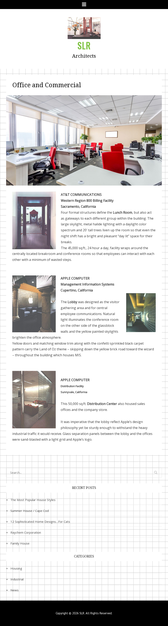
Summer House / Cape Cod (29, 511)
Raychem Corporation (25, 532)
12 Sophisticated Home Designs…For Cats (40, 521)
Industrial (17, 579)
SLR (84, 45)
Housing (16, 568)
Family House (20, 543)
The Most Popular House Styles (33, 500)
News (14, 590)
